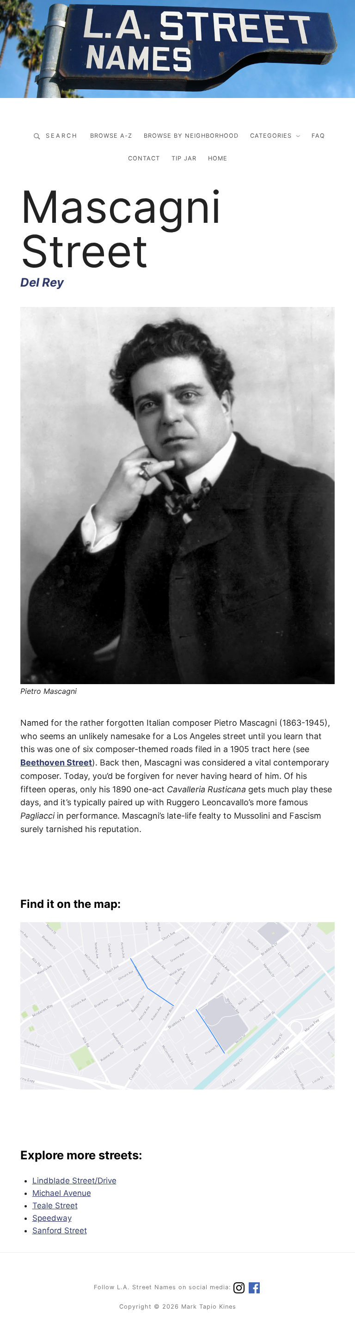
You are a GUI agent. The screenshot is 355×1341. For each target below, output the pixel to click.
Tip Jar (183, 158)
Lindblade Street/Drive (74, 1180)
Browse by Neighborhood (191, 135)
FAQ (318, 135)
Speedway (52, 1218)
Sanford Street (59, 1230)
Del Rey (42, 282)
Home (217, 158)
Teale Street (55, 1205)
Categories (271, 135)
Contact (144, 158)
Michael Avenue (61, 1193)
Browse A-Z (111, 135)
